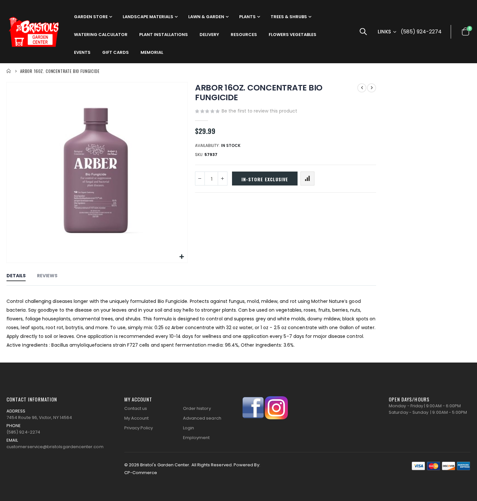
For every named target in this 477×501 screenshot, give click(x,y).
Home (8, 71)
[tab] (16, 276)
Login (188, 428)
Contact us (135, 408)
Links (384, 31)
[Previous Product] (361, 87)
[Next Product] (371, 87)
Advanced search (202, 418)
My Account (136, 418)
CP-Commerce (140, 473)
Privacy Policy (138, 428)
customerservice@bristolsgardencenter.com (55, 447)
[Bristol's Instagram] (276, 407)
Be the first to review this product (259, 111)
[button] (181, 257)
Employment (196, 438)
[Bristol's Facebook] (253, 407)
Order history (197, 408)
